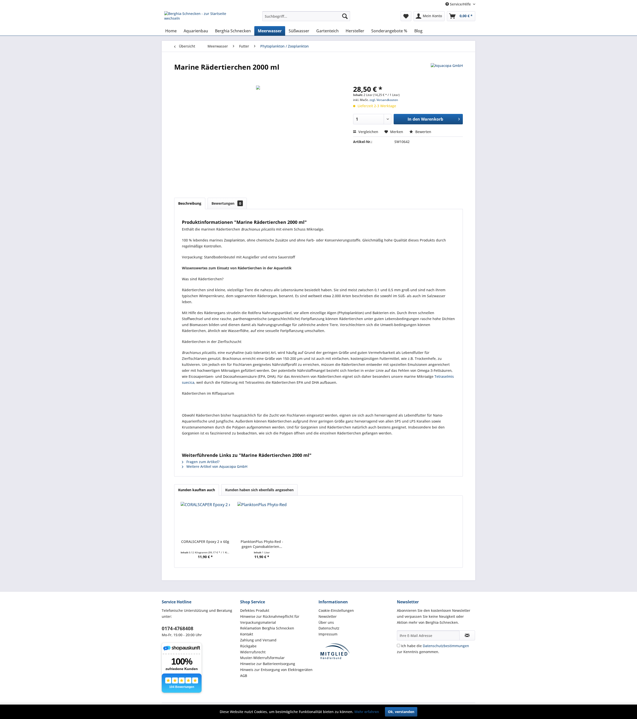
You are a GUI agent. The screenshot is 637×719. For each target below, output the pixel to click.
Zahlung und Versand (258, 640)
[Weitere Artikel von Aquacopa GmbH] (447, 72)
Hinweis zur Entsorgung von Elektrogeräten (276, 669)
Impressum (327, 634)
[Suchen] (345, 16)
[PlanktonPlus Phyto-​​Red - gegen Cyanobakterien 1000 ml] (262, 519)
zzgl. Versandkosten (384, 100)
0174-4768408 (177, 628)
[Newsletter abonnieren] (467, 635)
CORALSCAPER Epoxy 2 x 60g (205, 541)
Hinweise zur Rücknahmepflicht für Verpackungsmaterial (269, 619)
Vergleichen (367, 131)
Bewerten (422, 131)
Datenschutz (328, 628)
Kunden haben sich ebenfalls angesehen (259, 489)
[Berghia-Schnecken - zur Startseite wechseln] (201, 17)
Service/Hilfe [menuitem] (460, 4)
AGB (243, 675)
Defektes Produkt (254, 610)
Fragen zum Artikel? (202, 461)
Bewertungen (226, 203)
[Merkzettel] (406, 16)
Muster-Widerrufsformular (262, 657)
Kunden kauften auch (196, 489)
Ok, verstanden (401, 711)
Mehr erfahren (366, 711)
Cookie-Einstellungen (336, 610)
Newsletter (327, 616)
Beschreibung (189, 203)
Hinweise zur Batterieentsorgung (267, 663)
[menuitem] (306, 16)
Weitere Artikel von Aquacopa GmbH (216, 466)
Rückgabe (248, 646)
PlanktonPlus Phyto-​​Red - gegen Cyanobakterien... (262, 544)
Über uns (326, 622)
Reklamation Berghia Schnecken (267, 628)
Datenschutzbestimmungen (446, 645)
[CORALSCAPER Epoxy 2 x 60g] (205, 519)
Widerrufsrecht (252, 652)
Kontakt (246, 634)
